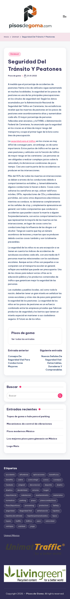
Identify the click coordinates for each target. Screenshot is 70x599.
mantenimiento (42, 495)
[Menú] (64, 16)
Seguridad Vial (26, 511)
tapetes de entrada (14, 516)
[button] (23, 339)
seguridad (10, 511)
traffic (18, 521)
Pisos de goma (23, 333)
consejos (57, 480)
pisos (33, 500)
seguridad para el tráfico (23, 141)
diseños (9, 490)
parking (23, 500)
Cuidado (9, 485)
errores (35, 490)
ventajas (9, 526)
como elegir (33, 480)
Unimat (14, 54)
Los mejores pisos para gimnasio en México (32, 438)
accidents (10, 475)
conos (45, 480)
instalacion (26, 495)
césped (21, 485)
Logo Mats (13, 446)
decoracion (35, 485)
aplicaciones (38, 475)
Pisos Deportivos (13, 506)
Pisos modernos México (21, 431)
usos (39, 521)
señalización (42, 511)
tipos (55, 516)
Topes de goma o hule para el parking (28, 416)
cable (20, 480)
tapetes (56, 511)
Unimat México (12, 535)
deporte (48, 485)
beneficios (53, 475)
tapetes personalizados (37, 516)
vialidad (21, 526)
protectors (43, 506)
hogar (46, 490)
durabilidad (22, 490)
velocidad (50, 521)
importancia (11, 495)
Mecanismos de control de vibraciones (29, 423)
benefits (9, 480)
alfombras (24, 475)
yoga (32, 526)
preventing (29, 506)
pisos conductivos (48, 500)
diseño (60, 485)
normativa (10, 500)
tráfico (29, 521)
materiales (58, 495)
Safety (56, 506)
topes (8, 521)
